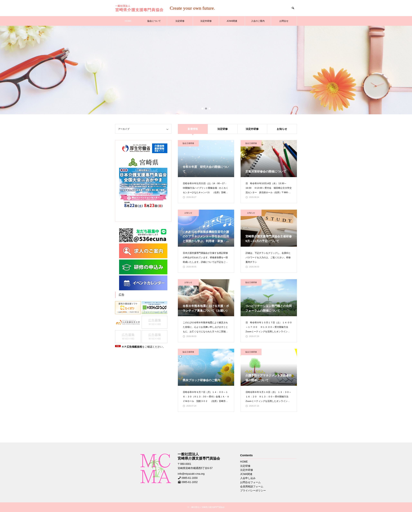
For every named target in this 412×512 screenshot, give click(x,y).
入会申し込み (248, 478)
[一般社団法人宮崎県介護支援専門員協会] (139, 8)
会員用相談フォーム (251, 486)
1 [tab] (202, 108)
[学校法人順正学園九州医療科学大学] (128, 322)
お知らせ (282, 129)
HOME (128, 21)
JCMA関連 (232, 21)
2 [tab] (206, 108)
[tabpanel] (206, 70)
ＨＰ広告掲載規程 (132, 346)
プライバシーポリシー (253, 490)
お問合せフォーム (250, 482)
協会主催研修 (188, 143)
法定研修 (179, 21)
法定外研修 (206, 21)
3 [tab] (210, 108)
